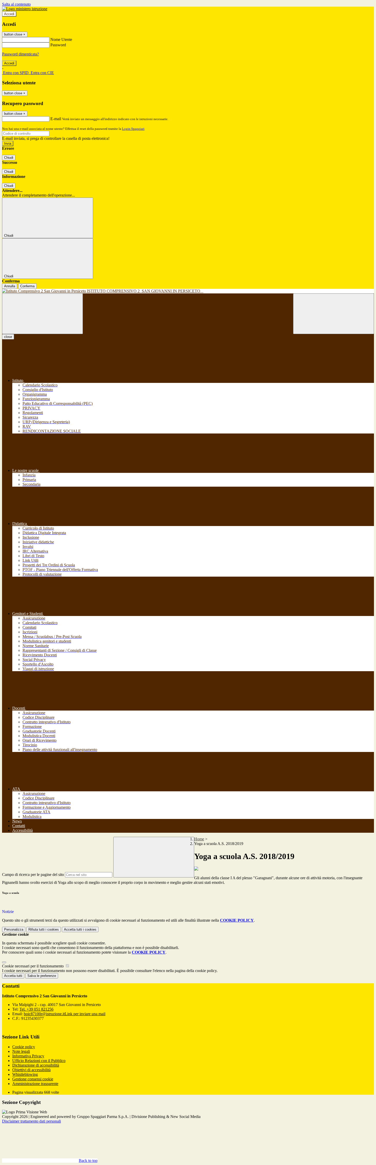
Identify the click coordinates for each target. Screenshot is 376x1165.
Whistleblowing (25, 1074)
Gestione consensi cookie (32, 1079)
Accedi (9, 14)
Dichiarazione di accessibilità (35, 1065)
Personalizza (13, 929)
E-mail (55, 119)
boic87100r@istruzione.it (64, 1014)
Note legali (21, 1051)
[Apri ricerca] (333, 313)
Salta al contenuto (16, 4)
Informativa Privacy (28, 1056)
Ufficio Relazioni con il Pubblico (38, 1060)
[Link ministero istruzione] (24, 9)
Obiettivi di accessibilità (31, 1070)
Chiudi (8, 157)
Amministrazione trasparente (35, 1083)
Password (58, 45)
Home (199, 839)
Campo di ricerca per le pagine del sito (33, 874)
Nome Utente (61, 39)
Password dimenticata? (20, 54)
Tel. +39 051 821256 (36, 1009)
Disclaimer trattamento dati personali (31, 1121)
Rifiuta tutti (43, 929)
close (8, 337)
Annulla (9, 286)
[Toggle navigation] (42, 313)
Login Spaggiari (133, 129)
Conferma (27, 286)
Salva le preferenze (41, 976)
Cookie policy (23, 1047)
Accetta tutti (80, 929)
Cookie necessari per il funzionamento (33, 966)
